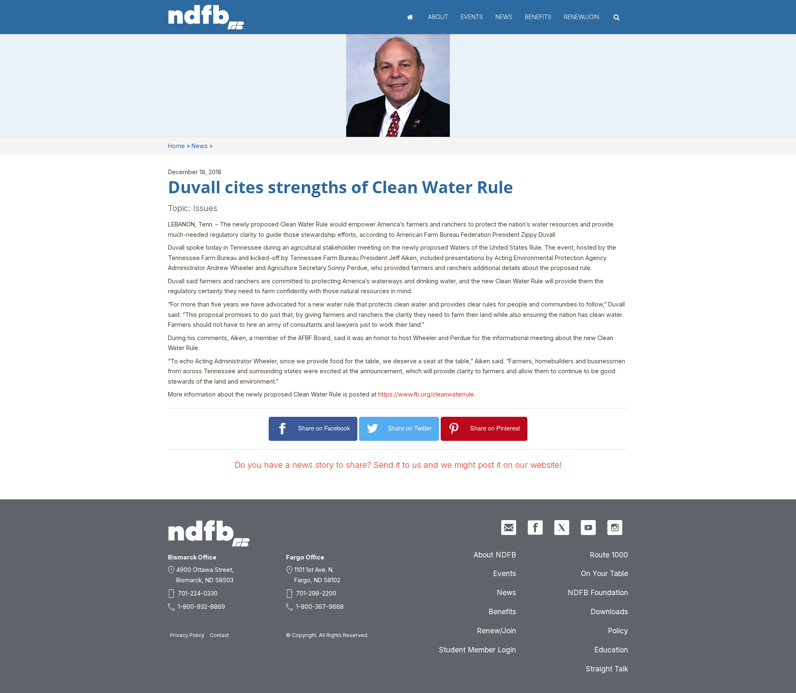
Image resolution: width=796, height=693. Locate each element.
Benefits (538, 16)
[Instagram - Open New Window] (614, 527)
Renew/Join (581, 16)
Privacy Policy (187, 635)
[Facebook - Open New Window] (535, 527)
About (438, 16)
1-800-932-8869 (201, 606)
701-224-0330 (198, 593)
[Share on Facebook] (283, 429)
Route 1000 (609, 554)
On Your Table (604, 573)
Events (472, 16)
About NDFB (494, 554)
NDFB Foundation (598, 592)
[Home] (206, 17)
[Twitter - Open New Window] (561, 527)
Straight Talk (607, 668)
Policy (618, 630)
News (503, 16)
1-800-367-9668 (320, 606)
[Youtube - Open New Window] (588, 527)
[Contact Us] (508, 527)
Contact (219, 635)
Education (611, 649)
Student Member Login (477, 649)
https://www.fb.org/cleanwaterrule (426, 394)
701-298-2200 (316, 593)
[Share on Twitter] (373, 429)
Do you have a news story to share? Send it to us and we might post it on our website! (398, 465)
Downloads (609, 611)
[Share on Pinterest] (455, 429)
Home (410, 17)
